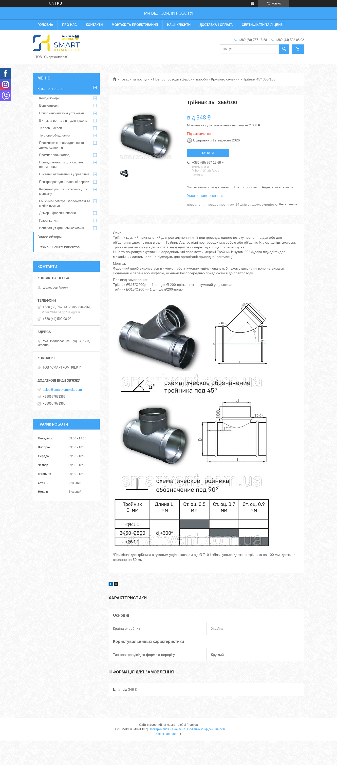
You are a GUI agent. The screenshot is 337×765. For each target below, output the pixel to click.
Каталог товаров (51, 88)
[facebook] (111, 585)
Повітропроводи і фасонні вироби (180, 79)
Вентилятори (48, 105)
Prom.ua (192, 724)
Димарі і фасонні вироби (57, 213)
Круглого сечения (225, 79)
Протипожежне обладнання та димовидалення (61, 145)
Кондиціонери (49, 98)
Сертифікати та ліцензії (263, 25)
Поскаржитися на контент (167, 729)
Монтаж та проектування (135, 25)
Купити (208, 153)
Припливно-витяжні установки (61, 113)
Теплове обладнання (54, 135)
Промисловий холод (54, 155)
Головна (45, 25)
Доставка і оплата (216, 25)
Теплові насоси (50, 128)
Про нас (69, 25)
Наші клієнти (178, 25)
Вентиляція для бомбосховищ (61, 228)
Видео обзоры (49, 237)
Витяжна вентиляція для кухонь (63, 120)
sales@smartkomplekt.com (62, 390)
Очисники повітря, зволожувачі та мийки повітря (64, 203)
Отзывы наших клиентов (58, 247)
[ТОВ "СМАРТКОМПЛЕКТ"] (56, 43)
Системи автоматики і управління (64, 174)
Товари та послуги (135, 79)
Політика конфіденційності (206, 729)
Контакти (94, 25)
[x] (116, 585)
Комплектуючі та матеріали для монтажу (63, 191)
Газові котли (48, 220)
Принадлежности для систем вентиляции (61, 164)
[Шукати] (284, 49)
